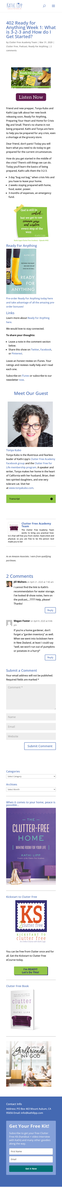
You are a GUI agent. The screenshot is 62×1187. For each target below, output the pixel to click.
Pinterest (17, 353)
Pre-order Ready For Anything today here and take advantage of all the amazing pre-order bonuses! (30, 302)
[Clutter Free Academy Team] (14, 532)
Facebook (45, 349)
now (21, 379)
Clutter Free (12, 46)
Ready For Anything (38, 46)
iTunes (25, 375)
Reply (50, 610)
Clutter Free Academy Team (23, 42)
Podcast (23, 46)
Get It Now (31, 1168)
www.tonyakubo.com (21, 488)
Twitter (35, 349)
